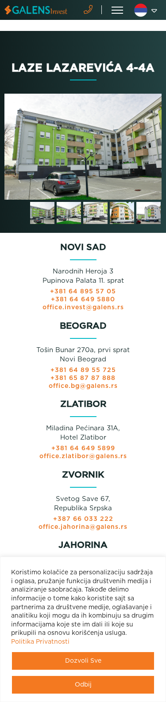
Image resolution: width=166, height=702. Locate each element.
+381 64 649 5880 (83, 299)
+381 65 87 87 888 (83, 378)
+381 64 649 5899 (83, 448)
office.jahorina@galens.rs (83, 527)
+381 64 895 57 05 (83, 291)
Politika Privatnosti (40, 642)
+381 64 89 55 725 (83, 370)
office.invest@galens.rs (83, 307)
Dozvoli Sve (83, 661)
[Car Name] (83, 147)
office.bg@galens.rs (83, 386)
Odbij (83, 685)
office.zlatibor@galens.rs (83, 456)
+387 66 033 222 (83, 519)
